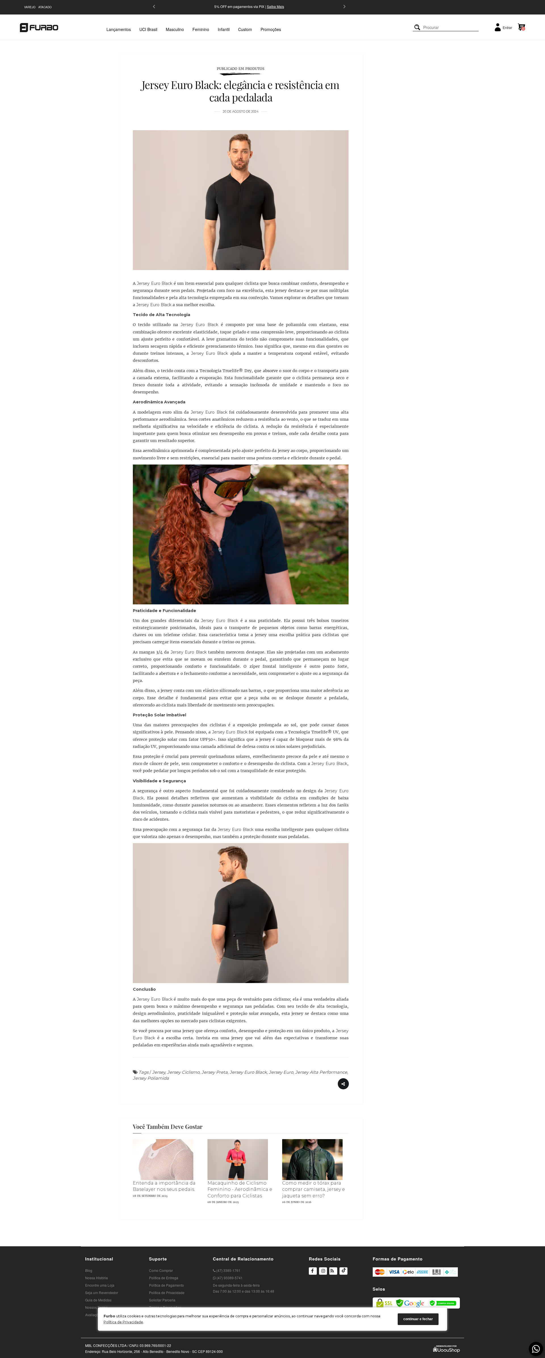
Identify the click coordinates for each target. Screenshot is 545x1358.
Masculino (175, 29)
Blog (88, 1270)
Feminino (200, 29)
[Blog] (333, 1271)
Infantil (224, 29)
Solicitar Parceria (162, 1299)
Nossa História (96, 1277)
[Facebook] (312, 1271)
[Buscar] (417, 27)
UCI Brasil (148, 29)
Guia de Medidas (98, 1299)
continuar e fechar (418, 1319)
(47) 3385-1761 (227, 1270)
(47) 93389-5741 (229, 1277)
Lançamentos (118, 29)
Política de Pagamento (166, 1285)
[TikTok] (343, 1274)
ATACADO (45, 7)
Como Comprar (161, 1270)
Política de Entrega (163, 1277)
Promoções (271, 29)
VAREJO (29, 7)
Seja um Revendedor (101, 1292)
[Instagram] (323, 1274)
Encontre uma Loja (99, 1285)
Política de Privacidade (123, 1322)
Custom (245, 29)
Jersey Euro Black (154, 283)
